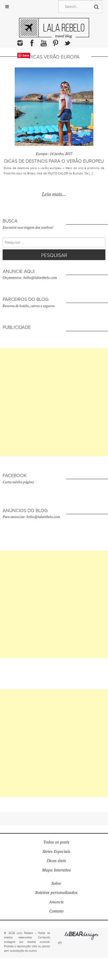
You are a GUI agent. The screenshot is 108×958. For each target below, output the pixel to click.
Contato (56, 911)
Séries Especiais (56, 851)
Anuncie (56, 902)
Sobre (56, 883)
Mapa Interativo (56, 870)
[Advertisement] (54, 402)
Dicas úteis (56, 860)
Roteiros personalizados (56, 892)
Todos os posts (56, 842)
